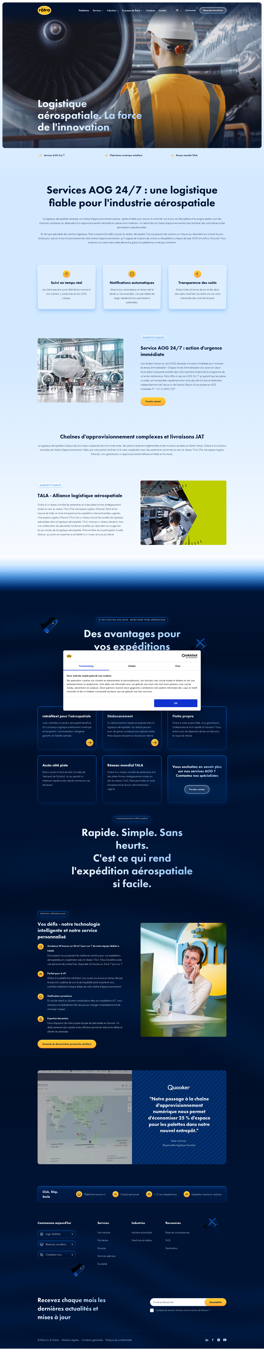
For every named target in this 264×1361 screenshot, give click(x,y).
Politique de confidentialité (118, 1340)
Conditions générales (92, 1340)
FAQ (167, 1240)
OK (176, 703)
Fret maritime (103, 1232)
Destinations (171, 1248)
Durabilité (102, 1264)
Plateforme (84, 10)
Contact (162, 10)
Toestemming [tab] (86, 666)
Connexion (190, 10)
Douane (101, 1248)
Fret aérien (102, 1240)
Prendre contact (153, 401)
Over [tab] (177, 666)
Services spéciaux (106, 1256)
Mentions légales (70, 1340)
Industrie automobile (142, 1232)
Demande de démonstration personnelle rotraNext (66, 1044)
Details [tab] (132, 666)
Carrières (150, 10)
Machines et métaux (142, 1240)
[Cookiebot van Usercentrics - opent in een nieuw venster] (184, 656)
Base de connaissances (177, 1232)
